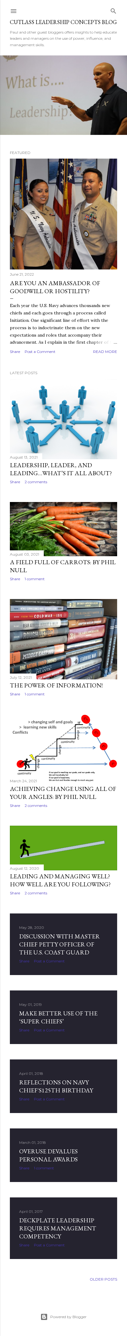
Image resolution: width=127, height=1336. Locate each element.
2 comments (36, 482)
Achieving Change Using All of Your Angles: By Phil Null (63, 793)
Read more (105, 351)
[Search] (113, 10)
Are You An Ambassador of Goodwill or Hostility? (55, 287)
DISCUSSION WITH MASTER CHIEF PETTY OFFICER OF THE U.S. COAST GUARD (59, 944)
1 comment (35, 579)
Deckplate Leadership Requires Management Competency (57, 1228)
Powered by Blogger (68, 1316)
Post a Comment (40, 351)
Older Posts (103, 1279)
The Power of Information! (56, 685)
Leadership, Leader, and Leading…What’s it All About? (61, 469)
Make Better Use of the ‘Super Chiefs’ (58, 1017)
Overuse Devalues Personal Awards (48, 1155)
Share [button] (15, 351)
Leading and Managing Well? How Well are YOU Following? (60, 880)
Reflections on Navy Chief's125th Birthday (56, 1086)
